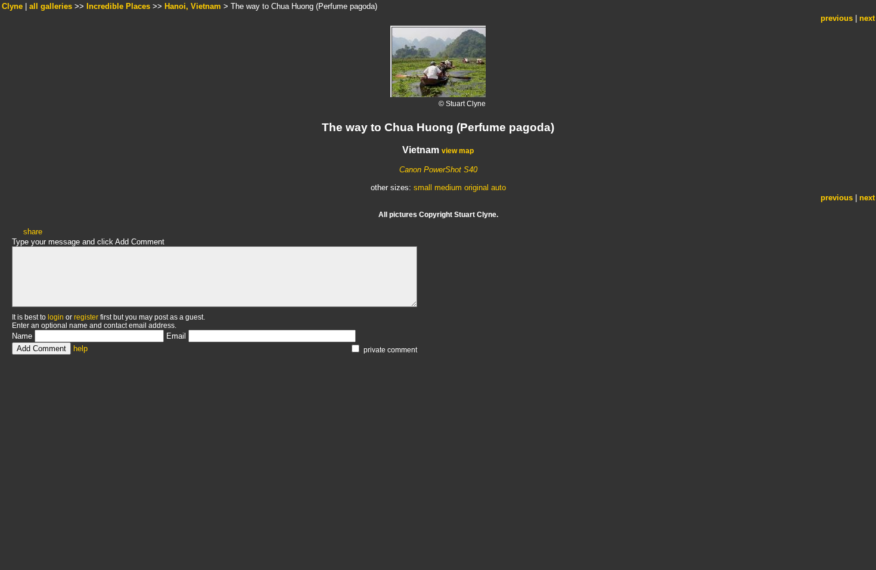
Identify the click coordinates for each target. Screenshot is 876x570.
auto (498, 187)
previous (837, 18)
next (867, 18)
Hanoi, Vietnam (192, 6)
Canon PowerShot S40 (438, 169)
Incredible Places (118, 6)
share (32, 231)
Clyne (12, 6)
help (80, 348)
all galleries (50, 6)
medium (448, 187)
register (86, 317)
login (56, 317)
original (476, 187)
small (423, 187)
